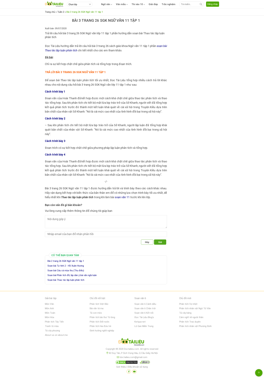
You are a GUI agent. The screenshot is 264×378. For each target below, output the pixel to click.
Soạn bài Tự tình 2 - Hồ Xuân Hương (66, 265)
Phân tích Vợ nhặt (188, 304)
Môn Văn (49, 304)
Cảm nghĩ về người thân (191, 317)
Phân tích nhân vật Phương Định (195, 326)
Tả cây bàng (185, 312)
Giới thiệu (121, 366)
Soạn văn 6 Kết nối (143, 312)
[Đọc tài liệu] (129, 371)
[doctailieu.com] (132, 342)
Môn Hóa (49, 317)
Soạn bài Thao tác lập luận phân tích (66, 280)
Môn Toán (50, 312)
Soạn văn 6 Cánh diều (145, 304)
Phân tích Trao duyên (190, 321)
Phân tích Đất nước (99, 321)
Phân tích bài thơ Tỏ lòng (102, 317)
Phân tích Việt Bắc (99, 304)
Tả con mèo (96, 312)
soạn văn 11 (122, 197)
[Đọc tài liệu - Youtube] (134, 371)
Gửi (160, 242)
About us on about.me (56, 335)
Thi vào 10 (137, 4)
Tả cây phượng (52, 330)
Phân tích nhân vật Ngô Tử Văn (195, 308)
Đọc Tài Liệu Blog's (144, 317)
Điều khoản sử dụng (138, 366)
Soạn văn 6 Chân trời (145, 308)
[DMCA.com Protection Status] (126, 362)
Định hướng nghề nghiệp (102, 330)
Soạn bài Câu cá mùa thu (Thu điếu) (66, 270)
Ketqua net (140, 321)
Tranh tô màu (52, 326)
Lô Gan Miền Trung (143, 326)
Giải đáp (153, 4)
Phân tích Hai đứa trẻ (100, 326)
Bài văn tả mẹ (97, 308)
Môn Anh (49, 308)
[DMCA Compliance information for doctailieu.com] (144, 362)
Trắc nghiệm (168, 4)
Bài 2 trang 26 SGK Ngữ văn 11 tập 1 (66, 261)
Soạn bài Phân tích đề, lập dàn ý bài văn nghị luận (72, 275)
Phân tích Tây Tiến (54, 321)
